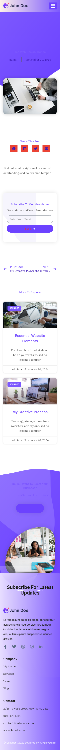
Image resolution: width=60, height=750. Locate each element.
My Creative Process (30, 412)
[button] (14, 148)
